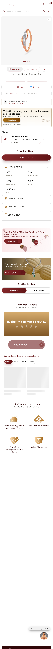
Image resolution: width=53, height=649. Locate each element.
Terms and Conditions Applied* (12, 124)
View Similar (16, 69)
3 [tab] (30, 62)
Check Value (12, 120)
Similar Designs (38, 290)
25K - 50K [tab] (17, 361)
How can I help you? (39, 629)
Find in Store (11, 241)
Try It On (34, 69)
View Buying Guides (11, 273)
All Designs (14, 290)
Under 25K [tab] (8, 361)
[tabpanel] (26, 40)
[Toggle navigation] (4, 5)
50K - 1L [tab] (24, 361)
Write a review (20, 344)
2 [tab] (28, 62)
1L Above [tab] (31, 361)
